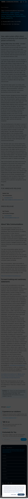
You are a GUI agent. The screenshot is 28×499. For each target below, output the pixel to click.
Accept (21, 494)
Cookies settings (13, 494)
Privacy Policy (17, 492)
